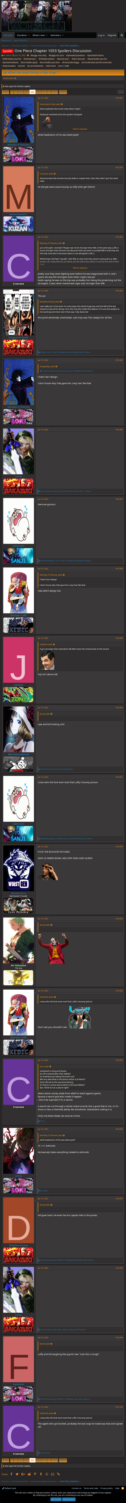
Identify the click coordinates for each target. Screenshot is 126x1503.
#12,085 (119, 360)
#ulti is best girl (78, 59)
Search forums (20, 40)
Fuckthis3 (18, 1384)
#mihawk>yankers (47, 59)
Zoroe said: (45, 713)
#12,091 (119, 777)
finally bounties (9, 66)
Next (62, 92)
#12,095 (119, 1060)
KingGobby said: (47, 366)
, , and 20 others (63, 1329)
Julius (18, 1175)
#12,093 (119, 918)
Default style (10, 1488)
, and (66, 560)
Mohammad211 (19, 214)
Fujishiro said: (46, 644)
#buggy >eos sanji (38, 55)
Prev (6, 92)
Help (117, 1488)
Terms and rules (91, 1488)
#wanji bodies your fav (97, 59)
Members (56, 35)
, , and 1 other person (65, 1399)
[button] (29, 35)
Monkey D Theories (19, 144)
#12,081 (119, 98)
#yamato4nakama (10, 62)
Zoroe (18, 476)
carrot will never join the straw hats (97, 62)
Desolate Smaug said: (49, 301)
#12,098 (119, 1268)
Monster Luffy (18, 615)
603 (20, 92)
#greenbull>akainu (95, 55)
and (57, 769)
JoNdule (18, 684)
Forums (8, 35)
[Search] (121, 35)
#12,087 (119, 499)
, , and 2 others (65, 352)
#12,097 (119, 1198)
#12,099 (119, 1337)
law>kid (21, 66)
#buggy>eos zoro (56, 55)
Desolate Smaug (18, 1245)
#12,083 (119, 237)
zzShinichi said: (46, 997)
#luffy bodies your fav (12, 59)
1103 (55, 92)
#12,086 (119, 429)
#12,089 (119, 638)
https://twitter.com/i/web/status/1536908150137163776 (67, 371)
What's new (39, 35)
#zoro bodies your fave (50, 62)
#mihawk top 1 (30, 59)
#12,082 (119, 167)
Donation (22, 35)
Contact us (76, 1488)
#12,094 (119, 990)
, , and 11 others (66, 491)
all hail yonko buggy (70, 62)
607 (44, 92)
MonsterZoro (18, 893)
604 (26, 92)
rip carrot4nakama (35, 66)
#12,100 (119, 1407)
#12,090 (119, 707)
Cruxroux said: (46, 173)
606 (38, 92)
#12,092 (119, 846)
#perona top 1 (63, 59)
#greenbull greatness (75, 55)
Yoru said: (44, 1066)
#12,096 (119, 1129)
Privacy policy (106, 1488)
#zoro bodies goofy (29, 62)
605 (32, 92)
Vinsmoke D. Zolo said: (50, 104)
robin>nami (51, 66)
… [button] (16, 92)
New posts (6, 40)
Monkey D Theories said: (51, 243)
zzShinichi (18, 545)
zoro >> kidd (63, 66)
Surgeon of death (18, 337)
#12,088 (119, 568)
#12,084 (119, 290)
